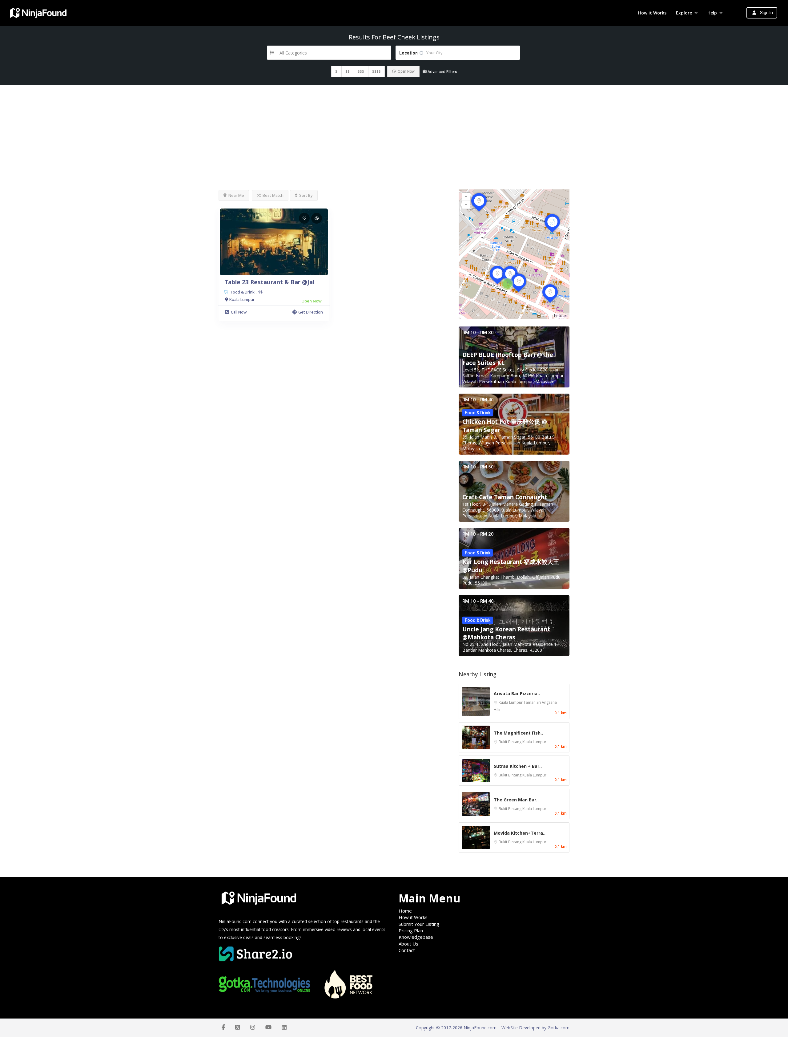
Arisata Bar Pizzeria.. (517, 693)
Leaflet (561, 315)
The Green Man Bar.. (516, 800)
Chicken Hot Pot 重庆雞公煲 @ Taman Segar (504, 426)
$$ (347, 71)
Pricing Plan (411, 930)
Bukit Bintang (510, 741)
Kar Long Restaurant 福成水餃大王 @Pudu (510, 566)
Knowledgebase (416, 937)
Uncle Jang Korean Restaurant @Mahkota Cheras (506, 633)
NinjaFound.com (235, 921)
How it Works (652, 13)
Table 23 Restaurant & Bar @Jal (269, 282)
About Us (408, 944)
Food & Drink (243, 292)
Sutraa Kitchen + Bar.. (518, 766)
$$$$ (376, 71)
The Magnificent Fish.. (518, 733)
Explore (684, 13)
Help (712, 13)
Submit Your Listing (419, 924)
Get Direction (310, 312)
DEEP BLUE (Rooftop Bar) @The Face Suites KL (507, 359)
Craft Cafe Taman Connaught (504, 497)
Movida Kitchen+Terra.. (519, 833)
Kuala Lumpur (511, 702)
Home (405, 911)
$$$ (361, 71)
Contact (407, 950)
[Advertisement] (394, 131)
